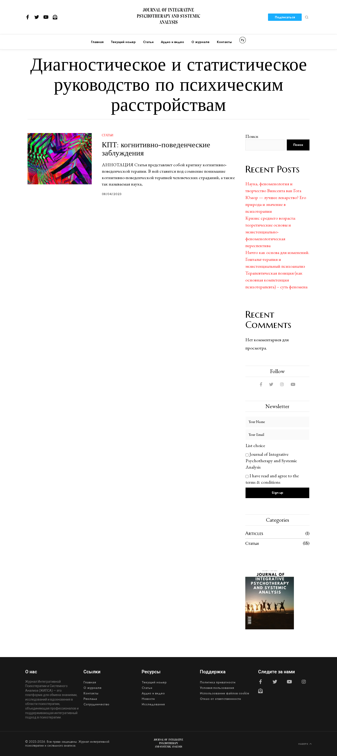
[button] (307, 17)
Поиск (251, 136)
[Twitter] (36, 17)
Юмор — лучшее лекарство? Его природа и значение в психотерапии (275, 204)
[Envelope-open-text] (55, 17)
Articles (254, 533)
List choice (255, 445)
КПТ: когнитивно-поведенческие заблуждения (156, 149)
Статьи (107, 135)
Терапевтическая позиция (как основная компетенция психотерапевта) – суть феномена (276, 280)
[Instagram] (303, 682)
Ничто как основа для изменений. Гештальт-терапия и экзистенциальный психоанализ (277, 259)
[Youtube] (46, 17)
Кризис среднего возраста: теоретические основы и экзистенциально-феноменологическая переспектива (270, 231)
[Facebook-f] (27, 17)
